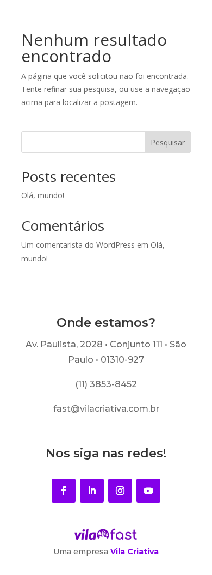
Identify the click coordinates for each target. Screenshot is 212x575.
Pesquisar (168, 142)
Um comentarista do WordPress (78, 245)
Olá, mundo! (42, 195)
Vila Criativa (134, 551)
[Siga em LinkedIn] (92, 491)
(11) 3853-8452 (106, 384)
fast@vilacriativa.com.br (106, 408)
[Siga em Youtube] (148, 491)
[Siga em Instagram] (120, 491)
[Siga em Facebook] (64, 491)
